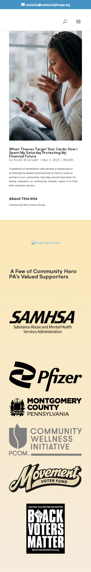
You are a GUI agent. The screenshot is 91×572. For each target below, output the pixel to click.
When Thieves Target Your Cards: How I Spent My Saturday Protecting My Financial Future (43, 152)
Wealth (68, 160)
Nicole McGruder (26, 160)
